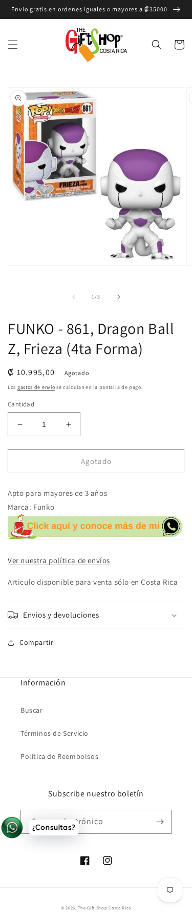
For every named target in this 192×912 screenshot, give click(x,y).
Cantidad (21, 404)
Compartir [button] (36, 642)
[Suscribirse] (159, 822)
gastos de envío (36, 387)
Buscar (31, 710)
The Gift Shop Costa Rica (104, 907)
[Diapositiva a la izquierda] (73, 297)
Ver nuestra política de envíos (59, 560)
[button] (13, 44)
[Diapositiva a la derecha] (119, 297)
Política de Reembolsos (59, 756)
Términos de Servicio (54, 733)
